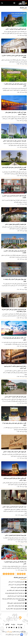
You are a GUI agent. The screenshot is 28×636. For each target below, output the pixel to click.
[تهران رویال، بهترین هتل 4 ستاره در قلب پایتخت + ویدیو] (14, 269)
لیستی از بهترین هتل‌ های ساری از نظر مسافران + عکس (15, 85)
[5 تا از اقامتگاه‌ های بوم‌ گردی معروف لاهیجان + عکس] (14, 552)
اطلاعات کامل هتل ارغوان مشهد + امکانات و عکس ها (15, 609)
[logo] (23, 3)
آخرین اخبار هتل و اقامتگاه (20, 578)
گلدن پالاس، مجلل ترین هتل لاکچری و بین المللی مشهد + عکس (15, 479)
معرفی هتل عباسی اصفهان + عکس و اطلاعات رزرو (16, 590)
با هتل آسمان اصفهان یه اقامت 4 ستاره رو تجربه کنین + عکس (15, 367)
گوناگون (7, 624)
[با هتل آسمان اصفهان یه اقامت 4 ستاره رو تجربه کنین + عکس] (14, 356)
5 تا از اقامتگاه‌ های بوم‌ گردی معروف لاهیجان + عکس (15, 563)
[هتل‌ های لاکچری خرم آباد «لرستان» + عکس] (14, 19)
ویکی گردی (9, 632)
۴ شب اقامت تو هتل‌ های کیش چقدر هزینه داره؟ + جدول (14, 339)
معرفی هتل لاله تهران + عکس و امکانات (18, 587)
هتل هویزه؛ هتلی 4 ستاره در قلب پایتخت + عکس (14, 452)
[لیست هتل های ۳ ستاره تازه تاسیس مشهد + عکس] (14, 497)
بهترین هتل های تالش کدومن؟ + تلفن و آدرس (15, 397)
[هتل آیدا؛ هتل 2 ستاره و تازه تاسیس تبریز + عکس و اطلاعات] (14, 186)
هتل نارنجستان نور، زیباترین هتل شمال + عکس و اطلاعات (15, 252)
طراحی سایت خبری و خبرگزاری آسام (13, 634)
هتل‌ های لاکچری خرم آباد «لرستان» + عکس (16, 29)
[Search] (2, 3)
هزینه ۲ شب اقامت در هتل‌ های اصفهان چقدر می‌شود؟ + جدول (15, 113)
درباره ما (13, 624)
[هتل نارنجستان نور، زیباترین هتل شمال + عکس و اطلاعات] (14, 241)
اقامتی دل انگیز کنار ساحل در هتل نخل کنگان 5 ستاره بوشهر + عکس (14, 168)
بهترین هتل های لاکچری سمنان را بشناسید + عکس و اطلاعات (14, 56)
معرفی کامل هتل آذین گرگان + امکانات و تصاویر (16, 606)
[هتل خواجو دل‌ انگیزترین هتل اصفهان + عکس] (14, 214)
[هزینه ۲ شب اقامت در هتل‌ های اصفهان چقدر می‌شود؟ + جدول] (14, 102)
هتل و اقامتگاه (23, 8)
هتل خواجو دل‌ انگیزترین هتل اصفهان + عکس (15, 224)
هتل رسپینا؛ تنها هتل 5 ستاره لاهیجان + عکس (15, 535)
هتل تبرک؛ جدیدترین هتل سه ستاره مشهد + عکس (14, 141)
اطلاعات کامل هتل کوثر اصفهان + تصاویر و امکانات (16, 603)
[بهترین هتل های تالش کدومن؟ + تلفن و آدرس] (14, 387)
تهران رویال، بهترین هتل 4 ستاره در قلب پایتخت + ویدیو (14, 280)
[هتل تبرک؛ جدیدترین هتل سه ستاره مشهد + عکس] (14, 131)
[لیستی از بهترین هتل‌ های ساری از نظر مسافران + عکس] (14, 74)
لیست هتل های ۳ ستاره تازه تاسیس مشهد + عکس (14, 507)
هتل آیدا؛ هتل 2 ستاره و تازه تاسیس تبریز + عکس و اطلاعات (14, 197)
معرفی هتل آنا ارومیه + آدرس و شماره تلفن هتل (16, 596)
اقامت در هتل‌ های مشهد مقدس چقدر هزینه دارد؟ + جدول (14, 424)
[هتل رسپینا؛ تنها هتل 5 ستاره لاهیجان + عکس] (14, 525)
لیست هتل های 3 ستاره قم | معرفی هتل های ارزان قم (15, 593)
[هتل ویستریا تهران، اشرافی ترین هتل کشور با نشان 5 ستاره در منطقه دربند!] (14, 300)
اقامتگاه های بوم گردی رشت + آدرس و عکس (16, 584)
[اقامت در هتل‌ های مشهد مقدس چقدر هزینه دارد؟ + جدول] (14, 413)
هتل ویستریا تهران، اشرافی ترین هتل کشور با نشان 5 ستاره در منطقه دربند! (14, 310)
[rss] (21, 628)
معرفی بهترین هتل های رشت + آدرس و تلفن (17, 582)
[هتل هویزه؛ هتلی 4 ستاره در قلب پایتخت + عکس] (14, 442)
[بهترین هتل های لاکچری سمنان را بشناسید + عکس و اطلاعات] (14, 46)
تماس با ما (20, 624)
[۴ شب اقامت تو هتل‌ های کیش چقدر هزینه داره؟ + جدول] (14, 328)
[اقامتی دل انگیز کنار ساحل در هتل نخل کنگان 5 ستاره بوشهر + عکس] (14, 157)
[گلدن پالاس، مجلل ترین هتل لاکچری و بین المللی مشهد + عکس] (14, 468)
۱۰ (3, 574)
